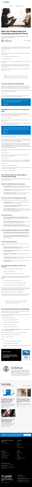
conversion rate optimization (6, 29)
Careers (18, 455)
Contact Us (18, 459)
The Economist (19, 444)
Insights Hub (11, 5)
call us (27, 178)
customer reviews (12, 260)
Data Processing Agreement (21, 458)
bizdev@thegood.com (27, 478)
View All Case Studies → (20, 447)
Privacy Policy (19, 456)
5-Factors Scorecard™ (4, 458)
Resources (3, 451)
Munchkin (18, 445)
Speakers (18, 454)
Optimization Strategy (19, 5)
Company (18, 451)
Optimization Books (4, 456)
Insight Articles (3, 454)
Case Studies (19, 440)
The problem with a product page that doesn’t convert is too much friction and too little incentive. (15, 101)
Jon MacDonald (16, 368)
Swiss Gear (18, 443)
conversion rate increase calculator (21, 332)
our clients (19, 334)
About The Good (19, 452)
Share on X (6, 104)
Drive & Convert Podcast (5, 455)
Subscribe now (27, 434)
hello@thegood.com (26, 480)
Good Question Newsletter (5, 452)
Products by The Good (5, 463)
